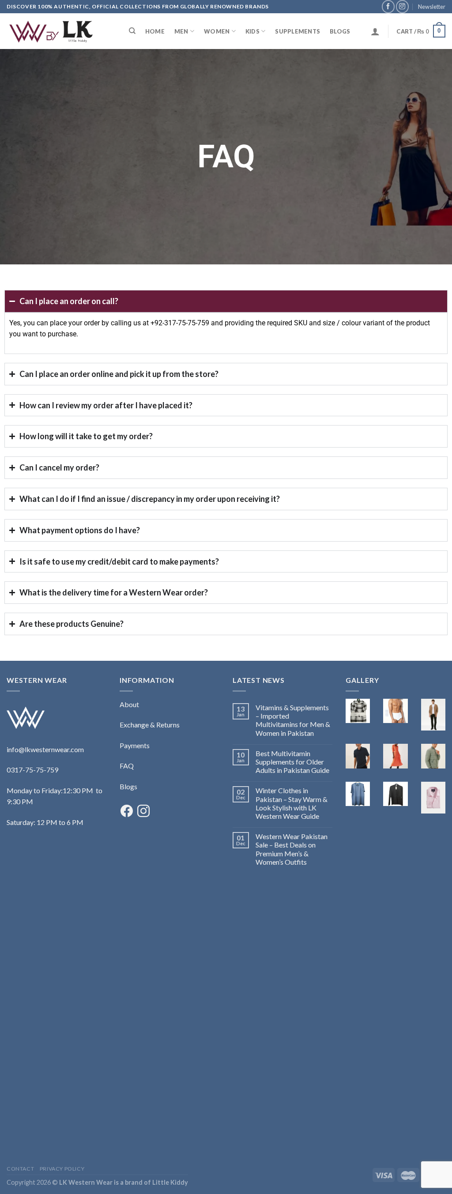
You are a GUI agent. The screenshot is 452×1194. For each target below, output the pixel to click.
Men (181, 31)
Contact (20, 1168)
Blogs (340, 31)
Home (155, 31)
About (129, 704)
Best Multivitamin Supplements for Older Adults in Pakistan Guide (292, 761)
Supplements (297, 31)
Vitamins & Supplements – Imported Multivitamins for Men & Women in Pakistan (293, 720)
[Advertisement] (56, 1016)
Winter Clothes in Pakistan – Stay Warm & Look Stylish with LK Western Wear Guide (292, 803)
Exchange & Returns (150, 724)
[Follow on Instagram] (402, 6)
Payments (135, 745)
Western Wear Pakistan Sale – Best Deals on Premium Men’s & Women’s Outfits (292, 849)
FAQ (127, 765)
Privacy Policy (62, 1168)
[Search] (132, 31)
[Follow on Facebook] (388, 6)
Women (217, 31)
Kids (252, 31)
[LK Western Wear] (51, 31)
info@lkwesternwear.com (45, 749)
